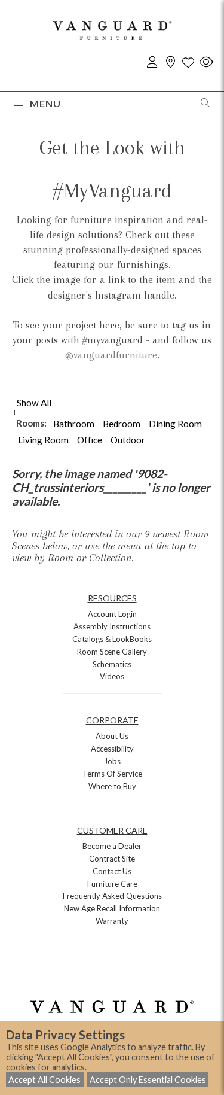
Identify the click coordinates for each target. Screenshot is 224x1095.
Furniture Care (112, 884)
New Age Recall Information (112, 908)
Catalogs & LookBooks (112, 639)
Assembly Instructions (112, 626)
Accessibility (112, 748)
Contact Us (112, 871)
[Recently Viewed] (206, 62)
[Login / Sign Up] (152, 62)
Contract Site (112, 858)
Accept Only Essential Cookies (148, 1080)
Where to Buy (112, 786)
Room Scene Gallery (112, 651)
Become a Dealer (112, 846)
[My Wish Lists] (188, 62)
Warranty (112, 921)
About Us (112, 736)
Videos (112, 676)
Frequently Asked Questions (112, 896)
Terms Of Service (112, 773)
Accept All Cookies (44, 1080)
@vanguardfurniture (111, 355)
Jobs (112, 761)
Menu (45, 103)
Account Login (112, 614)
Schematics (112, 664)
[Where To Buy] (170, 62)
